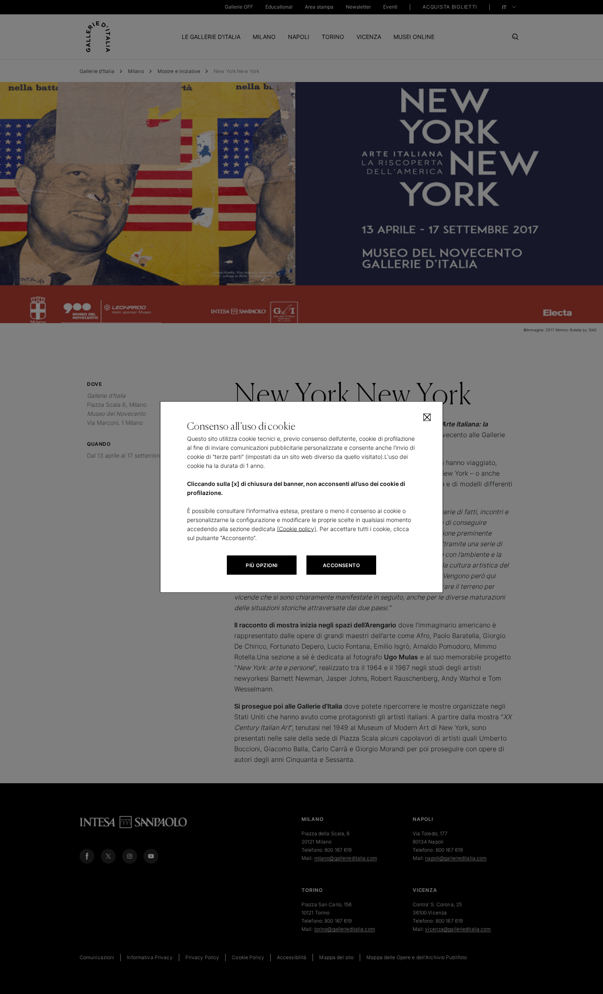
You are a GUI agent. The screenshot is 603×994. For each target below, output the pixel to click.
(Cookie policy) (296, 528)
